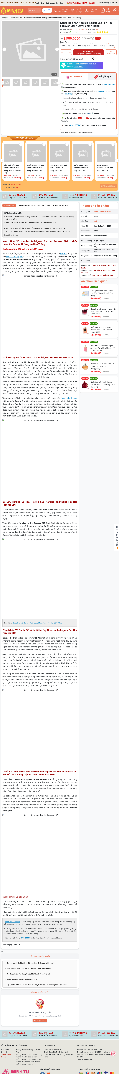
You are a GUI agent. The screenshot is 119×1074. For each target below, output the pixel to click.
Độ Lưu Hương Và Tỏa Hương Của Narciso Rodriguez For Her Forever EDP (36, 228)
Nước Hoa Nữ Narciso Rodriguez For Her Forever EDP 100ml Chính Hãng (52, 18)
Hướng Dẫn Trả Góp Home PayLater (29, 1059)
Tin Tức (115, 2)
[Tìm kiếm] (44, 10)
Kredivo (101, 91)
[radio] (98, 32)
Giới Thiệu (103, 2)
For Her (63, 253)
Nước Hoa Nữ (16, 18)
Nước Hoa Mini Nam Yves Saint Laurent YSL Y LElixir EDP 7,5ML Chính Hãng (35, 166)
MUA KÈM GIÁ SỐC (23, 137)
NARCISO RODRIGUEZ (79, 30)
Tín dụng (68, 94)
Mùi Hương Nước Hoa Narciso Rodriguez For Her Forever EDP (31, 222)
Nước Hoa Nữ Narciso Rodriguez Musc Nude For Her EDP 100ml (37, 623)
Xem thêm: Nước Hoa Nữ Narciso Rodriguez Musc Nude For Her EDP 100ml (40, 231)
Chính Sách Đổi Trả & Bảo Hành (56, 1052)
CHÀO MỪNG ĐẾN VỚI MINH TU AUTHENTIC (19, 3)
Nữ (97, 30)
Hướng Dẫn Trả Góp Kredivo (27, 1057)
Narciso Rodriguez (14, 256)
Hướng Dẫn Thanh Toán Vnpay (28, 1062)
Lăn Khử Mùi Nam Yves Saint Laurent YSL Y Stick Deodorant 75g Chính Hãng (13, 166)
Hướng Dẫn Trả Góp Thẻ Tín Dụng (29, 1054)
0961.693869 (75, 125)
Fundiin (108, 91)
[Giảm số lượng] (62, 52)
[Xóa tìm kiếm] (49, 10)
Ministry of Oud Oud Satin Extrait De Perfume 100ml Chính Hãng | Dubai (59, 166)
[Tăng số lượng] (70, 52)
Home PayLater (108, 84)
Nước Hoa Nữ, (73, 132)
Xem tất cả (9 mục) (11, 235)
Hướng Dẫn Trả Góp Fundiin (27, 1064)
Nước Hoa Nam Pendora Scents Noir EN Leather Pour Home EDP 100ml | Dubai (105, 166)
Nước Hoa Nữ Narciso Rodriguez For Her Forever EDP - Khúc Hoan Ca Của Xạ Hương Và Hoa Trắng (40, 218)
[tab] (40, 963)
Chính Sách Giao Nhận (52, 1049)
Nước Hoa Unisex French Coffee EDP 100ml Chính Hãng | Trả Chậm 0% (81, 166)
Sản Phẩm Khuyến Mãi (85, 132)
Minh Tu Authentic (12, 922)
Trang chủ (5, 18)
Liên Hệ (4, 1052)
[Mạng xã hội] (113, 1053)
